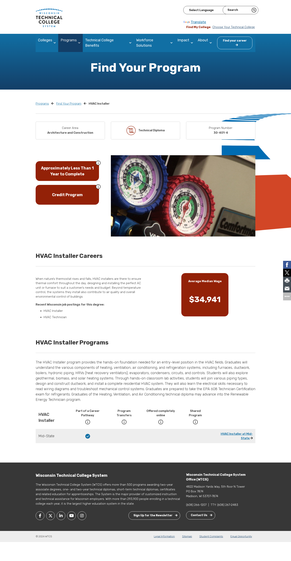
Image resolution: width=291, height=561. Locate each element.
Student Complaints (211, 536)
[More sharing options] (287, 296)
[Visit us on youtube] (71, 515)
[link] (287, 265)
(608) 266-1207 (196, 505)
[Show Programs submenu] (80, 43)
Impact (183, 40)
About (203, 40)
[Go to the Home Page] (49, 17)
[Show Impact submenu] (192, 43)
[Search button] (254, 10)
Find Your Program (68, 103)
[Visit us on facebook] (40, 515)
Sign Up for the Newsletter (153, 515)
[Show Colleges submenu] (55, 43)
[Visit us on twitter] (50, 515)
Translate (198, 22)
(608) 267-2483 (227, 505)
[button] (98, 163)
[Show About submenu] (211, 43)
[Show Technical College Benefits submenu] (131, 43)
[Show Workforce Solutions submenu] (172, 43)
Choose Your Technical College (233, 27)
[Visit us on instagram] (82, 515)
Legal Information (164, 536)
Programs (69, 40)
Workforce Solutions (144, 43)
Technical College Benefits (99, 43)
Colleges (45, 40)
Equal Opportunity (241, 536)
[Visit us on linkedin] (61, 515)
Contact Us (199, 515)
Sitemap (187, 536)
